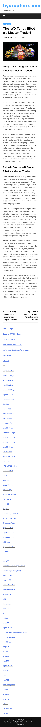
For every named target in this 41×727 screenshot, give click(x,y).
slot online (7, 594)
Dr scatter (7, 604)
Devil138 (6, 475)
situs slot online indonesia (12, 345)
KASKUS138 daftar (10, 466)
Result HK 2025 (9, 456)
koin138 (6, 656)
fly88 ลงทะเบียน (9, 547)
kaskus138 (7, 480)
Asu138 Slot (7, 575)
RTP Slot (6, 361)
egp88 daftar (8, 380)
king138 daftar (8, 371)
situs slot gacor (9, 685)
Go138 (5, 704)
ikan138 (6, 404)
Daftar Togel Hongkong (12, 571)
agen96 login (8, 395)
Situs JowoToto (9, 523)
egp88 (5, 651)
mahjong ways (8, 376)
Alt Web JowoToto (10, 518)
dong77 (6, 556)
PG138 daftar (8, 471)
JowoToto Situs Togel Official (14, 566)
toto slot (6, 675)
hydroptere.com (21, 5)
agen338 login (8, 533)
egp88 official (8, 428)
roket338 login (8, 399)
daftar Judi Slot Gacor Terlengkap (16, 350)
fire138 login (7, 490)
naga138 (6, 647)
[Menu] (4, 16)
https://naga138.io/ (10, 637)
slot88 (5, 689)
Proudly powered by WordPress (14, 722)
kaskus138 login (9, 390)
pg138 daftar (8, 423)
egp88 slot (7, 461)
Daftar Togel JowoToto (11, 513)
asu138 (5, 670)
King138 (6, 504)
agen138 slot (8, 628)
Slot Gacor (7, 609)
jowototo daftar (9, 585)
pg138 (5, 618)
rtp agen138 (7, 708)
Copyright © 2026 (15, 720)
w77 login (6, 542)
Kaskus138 (7, 580)
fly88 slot (6, 552)
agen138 (6, 623)
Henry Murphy (7, 37)
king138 (6, 680)
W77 (4, 613)
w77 (4, 599)
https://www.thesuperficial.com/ (15, 632)
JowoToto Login (9, 433)
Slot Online (6, 24)
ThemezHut (20, 724)
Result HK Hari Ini (9, 494)
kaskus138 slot (8, 409)
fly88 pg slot (8, 499)
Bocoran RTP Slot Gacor (12, 334)
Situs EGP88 (7, 452)
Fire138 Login (8, 329)
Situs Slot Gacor (9, 339)
